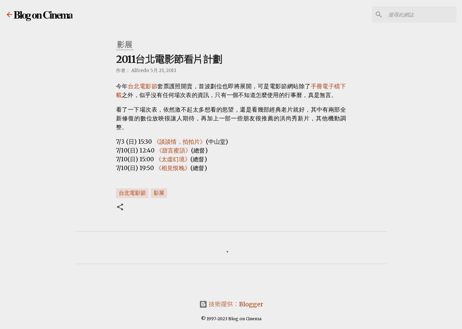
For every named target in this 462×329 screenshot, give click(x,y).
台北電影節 (142, 86)
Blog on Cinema (43, 14)
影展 (159, 193)
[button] (120, 207)
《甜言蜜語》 (173, 150)
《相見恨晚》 (173, 168)
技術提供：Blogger (235, 304)
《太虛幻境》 (173, 159)
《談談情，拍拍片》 (180, 141)
